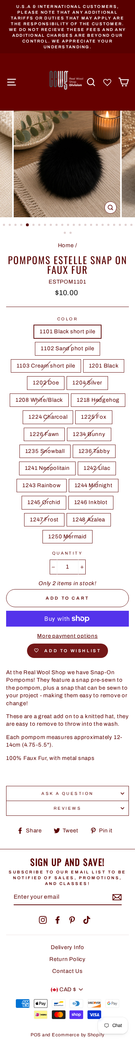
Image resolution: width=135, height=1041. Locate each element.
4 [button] (22, 225)
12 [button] (69, 225)
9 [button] (51, 225)
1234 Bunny (89, 434)
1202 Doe (46, 383)
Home (66, 245)
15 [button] (86, 225)
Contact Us (67, 971)
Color (67, 319)
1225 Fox (93, 417)
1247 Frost (44, 519)
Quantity (67, 553)
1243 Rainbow (41, 485)
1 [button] (4, 225)
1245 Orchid (43, 502)
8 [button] (46, 225)
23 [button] (132, 225)
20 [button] (115, 225)
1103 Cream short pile (46, 366)
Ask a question (67, 793)
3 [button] (16, 225)
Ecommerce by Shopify (78, 1034)
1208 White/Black (39, 400)
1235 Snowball (45, 451)
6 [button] (34, 225)
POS (36, 1034)
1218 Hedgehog (98, 400)
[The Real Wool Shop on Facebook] (58, 920)
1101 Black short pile (67, 331)
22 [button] (126, 225)
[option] (67, 27)
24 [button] (65, 233)
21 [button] (120, 225)
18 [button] (103, 225)
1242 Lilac (97, 468)
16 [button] (92, 225)
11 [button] (63, 225)
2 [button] (10, 225)
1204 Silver (87, 383)
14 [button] (80, 225)
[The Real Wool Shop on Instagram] (43, 920)
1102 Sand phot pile (67, 348)
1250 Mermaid (67, 536)
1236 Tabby (94, 451)
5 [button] (28, 225)
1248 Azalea (88, 519)
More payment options (67, 636)
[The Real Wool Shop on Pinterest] (72, 920)
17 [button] (97, 225)
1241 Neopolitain (47, 468)
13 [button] (74, 225)
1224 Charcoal (47, 417)
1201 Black (104, 366)
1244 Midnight (94, 485)
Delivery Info (67, 947)
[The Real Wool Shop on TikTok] (87, 920)
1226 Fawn (44, 434)
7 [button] (40, 225)
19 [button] (109, 225)
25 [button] (71, 233)
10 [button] (57, 225)
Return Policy (67, 959)
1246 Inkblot (91, 502)
